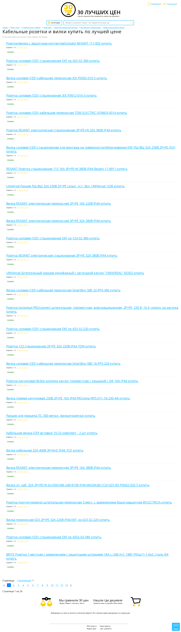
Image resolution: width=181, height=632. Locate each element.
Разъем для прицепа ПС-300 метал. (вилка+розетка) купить (50, 415)
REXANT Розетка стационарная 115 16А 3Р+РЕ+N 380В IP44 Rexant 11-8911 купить (66, 169)
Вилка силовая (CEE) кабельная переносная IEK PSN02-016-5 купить (56, 78)
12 (61, 585)
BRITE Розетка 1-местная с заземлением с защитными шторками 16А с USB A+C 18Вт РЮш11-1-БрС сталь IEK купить (87, 556)
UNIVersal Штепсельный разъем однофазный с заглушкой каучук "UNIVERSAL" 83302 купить (75, 273)
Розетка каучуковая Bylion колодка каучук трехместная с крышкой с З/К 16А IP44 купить (72, 381)
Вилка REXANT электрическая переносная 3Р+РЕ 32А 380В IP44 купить (58, 221)
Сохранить (10, 52)
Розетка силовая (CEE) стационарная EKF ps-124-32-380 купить (53, 238)
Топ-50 (175, 625)
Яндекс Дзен (91, 629)
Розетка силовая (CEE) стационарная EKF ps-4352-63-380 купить (53, 537)
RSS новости (92, 626)
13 (66, 585)
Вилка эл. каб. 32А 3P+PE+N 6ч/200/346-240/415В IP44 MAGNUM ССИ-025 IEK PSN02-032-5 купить (77, 485)
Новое (175, 629)
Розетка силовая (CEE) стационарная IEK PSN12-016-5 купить (51, 95)
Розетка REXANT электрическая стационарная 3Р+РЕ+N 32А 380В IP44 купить (63, 130)
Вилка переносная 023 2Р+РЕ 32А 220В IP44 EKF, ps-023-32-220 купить (58, 520)
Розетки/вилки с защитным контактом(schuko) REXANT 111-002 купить (59, 43)
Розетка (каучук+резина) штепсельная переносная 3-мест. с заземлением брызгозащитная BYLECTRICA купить (89, 502)
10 (52, 585)
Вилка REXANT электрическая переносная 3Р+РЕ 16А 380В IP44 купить (58, 467)
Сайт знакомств (106, 629)
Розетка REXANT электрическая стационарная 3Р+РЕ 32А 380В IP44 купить (61, 255)
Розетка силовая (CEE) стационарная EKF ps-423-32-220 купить (53, 329)
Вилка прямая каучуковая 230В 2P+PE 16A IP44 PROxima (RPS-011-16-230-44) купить (68, 398)
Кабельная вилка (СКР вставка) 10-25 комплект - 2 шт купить (51, 433)
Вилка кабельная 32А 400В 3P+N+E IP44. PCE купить (44, 450)
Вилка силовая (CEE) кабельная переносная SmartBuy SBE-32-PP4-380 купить (63, 290)
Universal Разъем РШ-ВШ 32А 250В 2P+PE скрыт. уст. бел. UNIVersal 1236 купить (65, 186)
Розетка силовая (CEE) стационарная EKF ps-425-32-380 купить (53, 61)
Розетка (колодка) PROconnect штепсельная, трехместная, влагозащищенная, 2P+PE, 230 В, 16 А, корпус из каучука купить (92, 309)
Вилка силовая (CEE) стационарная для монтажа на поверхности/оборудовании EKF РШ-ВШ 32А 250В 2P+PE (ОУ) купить (90, 149)
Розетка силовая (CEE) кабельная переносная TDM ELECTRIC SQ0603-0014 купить (66, 113)
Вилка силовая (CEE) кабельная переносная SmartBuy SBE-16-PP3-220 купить (63, 363)
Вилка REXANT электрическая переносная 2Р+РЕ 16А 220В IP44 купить (58, 203)
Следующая (24, 580)
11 (57, 585)
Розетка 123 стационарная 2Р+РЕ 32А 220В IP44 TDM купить (51, 346)
